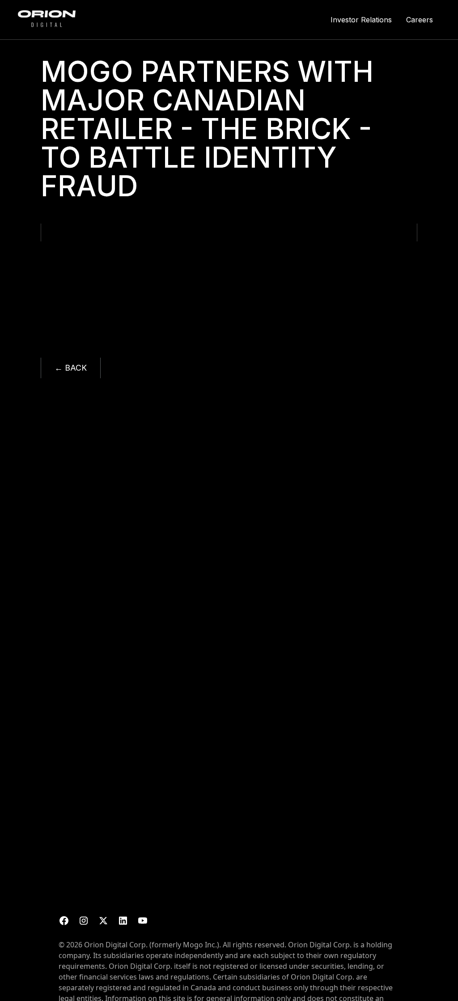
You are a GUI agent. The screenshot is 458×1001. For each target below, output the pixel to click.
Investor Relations (361, 19)
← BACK (71, 367)
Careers (419, 19)
